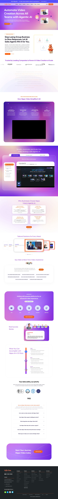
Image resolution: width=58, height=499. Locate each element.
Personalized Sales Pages (27, 477)
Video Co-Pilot (42, 155)
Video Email (25, 474)
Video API (32, 481)
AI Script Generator (8, 173)
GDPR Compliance (37, 494)
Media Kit (18, 481)
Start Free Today (7, 23)
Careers (18, 477)
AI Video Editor (26, 486)
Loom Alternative (26, 483)
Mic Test (47, 477)
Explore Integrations (29, 316)
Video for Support (33, 477)
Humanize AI (25, 484)
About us (38, 4)
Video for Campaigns (34, 474)
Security (47, 494)
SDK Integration (8, 176)
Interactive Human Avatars (8, 168)
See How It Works (29, 228)
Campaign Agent (29, 155)
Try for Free (50, 4)
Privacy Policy (31, 494)
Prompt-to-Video (8, 166)
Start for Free (26, 487)
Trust (42, 494)
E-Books (40, 474)
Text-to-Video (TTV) (8, 164)
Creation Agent (15, 155)
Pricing (35, 4)
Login (47, 4)
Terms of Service (25, 494)
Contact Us (18, 480)
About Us (18, 474)
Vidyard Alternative (26, 481)
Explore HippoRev (43, 1)
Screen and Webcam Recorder (9, 171)
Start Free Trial (38, 451)
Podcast (40, 477)
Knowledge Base (41, 480)
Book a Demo (41, 269)
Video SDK (32, 480)
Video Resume (48, 474)
